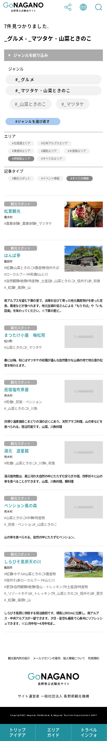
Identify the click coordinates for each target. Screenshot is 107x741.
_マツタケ (74, 104)
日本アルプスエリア (55, 143)
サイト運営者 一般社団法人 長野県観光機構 (53, 696)
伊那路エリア (22, 158)
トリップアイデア (17, 732)
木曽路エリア (77, 151)
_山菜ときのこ (31, 104)
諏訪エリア (50, 151)
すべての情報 (80, 178)
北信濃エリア (22, 143)
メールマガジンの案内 (46, 658)
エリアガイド (53, 732)
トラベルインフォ (89, 732)
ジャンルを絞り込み (30, 55)
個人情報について (74, 658)
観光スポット (22, 178)
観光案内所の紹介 (19, 658)
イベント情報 (51, 178)
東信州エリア (22, 151)
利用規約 (93, 658)
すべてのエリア (52, 158)
